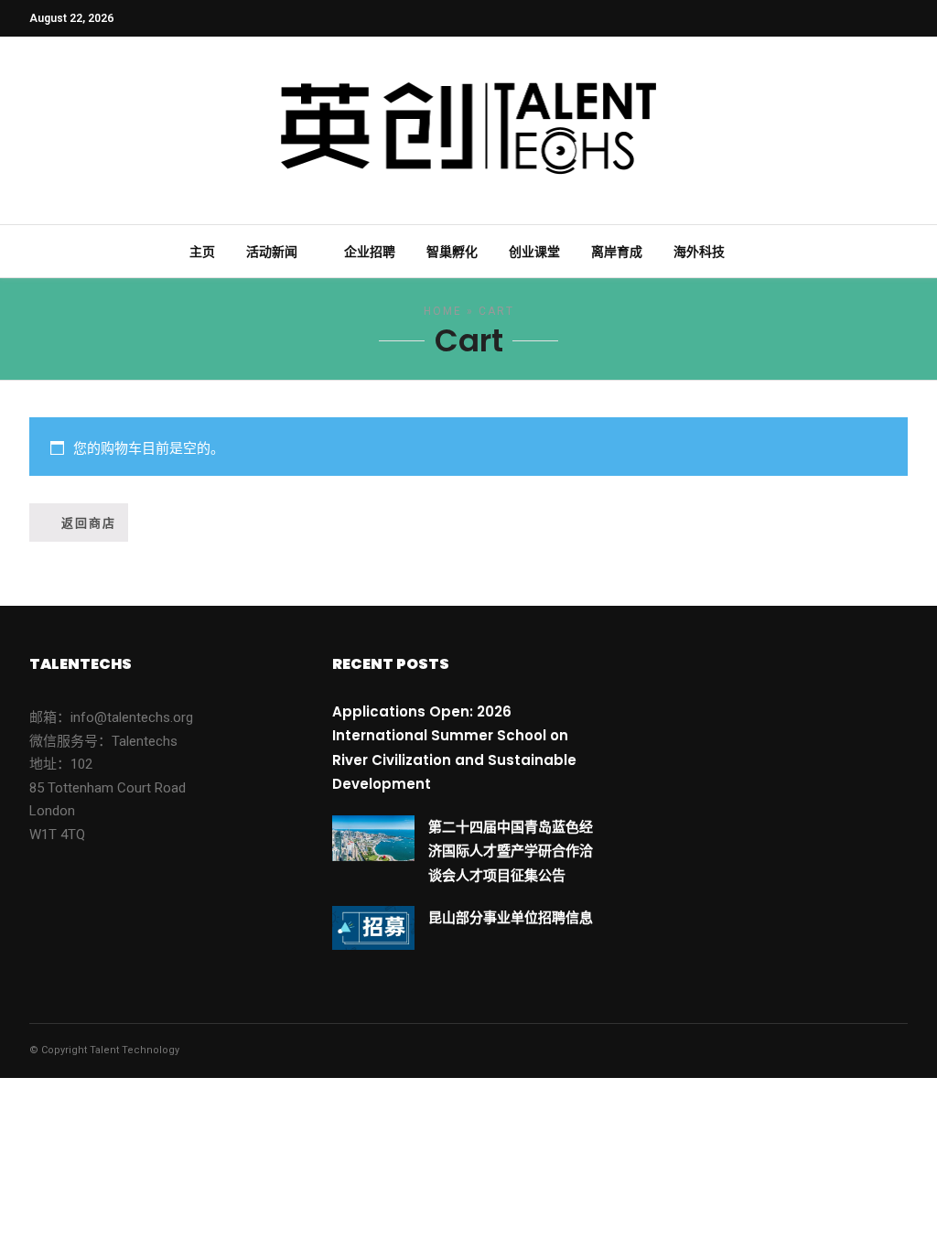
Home (443, 311)
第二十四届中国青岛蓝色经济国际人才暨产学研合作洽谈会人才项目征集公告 (510, 851)
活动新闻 (271, 251)
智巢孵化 (452, 251)
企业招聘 (369, 251)
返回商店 (88, 522)
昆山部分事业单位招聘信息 (510, 917)
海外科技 (699, 251)
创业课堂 (534, 251)
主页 (202, 251)
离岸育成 (616, 251)
